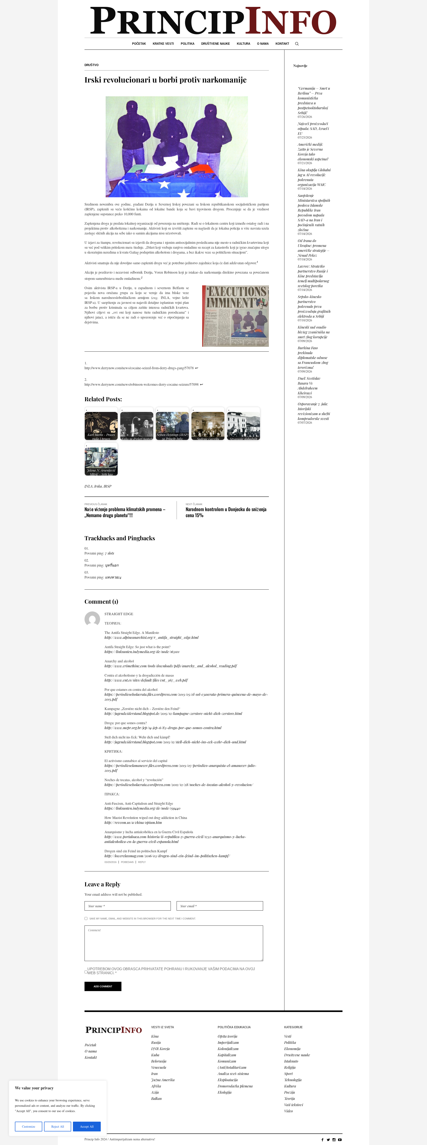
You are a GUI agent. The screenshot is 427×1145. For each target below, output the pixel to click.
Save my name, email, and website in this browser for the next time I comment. (142, 918)
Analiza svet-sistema (233, 1073)
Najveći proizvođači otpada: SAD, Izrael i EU (313, 128)
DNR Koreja (160, 1048)
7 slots (109, 553)
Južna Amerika (163, 1079)
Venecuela (158, 1067)
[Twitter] (328, 1139)
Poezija (289, 1092)
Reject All (57, 1126)
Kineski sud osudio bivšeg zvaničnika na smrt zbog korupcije (314, 332)
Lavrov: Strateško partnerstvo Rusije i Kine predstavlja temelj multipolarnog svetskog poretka (313, 276)
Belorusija (158, 1061)
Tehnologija (293, 1079)
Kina (155, 1036)
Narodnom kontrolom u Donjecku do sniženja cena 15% (226, 512)
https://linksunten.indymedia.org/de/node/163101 (142, 651)
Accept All (87, 1126)
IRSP (107, 486)
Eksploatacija (228, 1079)
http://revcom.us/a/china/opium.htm (133, 822)
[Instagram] (334, 1139)
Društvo (92, 65)
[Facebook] (322, 1139)
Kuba (155, 1054)
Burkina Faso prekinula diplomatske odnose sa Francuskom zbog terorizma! (313, 357)
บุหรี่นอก (112, 565)
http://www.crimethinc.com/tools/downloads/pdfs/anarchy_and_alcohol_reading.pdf (171, 665)
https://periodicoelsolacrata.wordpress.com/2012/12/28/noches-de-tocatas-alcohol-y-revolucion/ (179, 784)
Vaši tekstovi (293, 1104)
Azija (155, 1092)
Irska (98, 486)
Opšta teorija (227, 1036)
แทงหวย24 (113, 577)
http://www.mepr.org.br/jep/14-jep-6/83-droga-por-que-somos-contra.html (163, 727)
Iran (154, 1073)
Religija (290, 1067)
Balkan (156, 1098)
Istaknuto (291, 1061)
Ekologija (225, 1092)
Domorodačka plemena (235, 1086)
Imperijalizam (228, 1042)
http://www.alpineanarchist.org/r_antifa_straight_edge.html (151, 637)
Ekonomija (292, 1048)
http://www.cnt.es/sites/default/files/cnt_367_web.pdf (146, 680)
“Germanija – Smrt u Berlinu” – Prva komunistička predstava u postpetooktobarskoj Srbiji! (314, 100)
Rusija (156, 1042)
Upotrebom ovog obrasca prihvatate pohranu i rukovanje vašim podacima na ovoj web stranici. (171, 971)
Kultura (290, 1086)
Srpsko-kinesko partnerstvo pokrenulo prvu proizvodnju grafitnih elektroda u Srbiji (314, 306)
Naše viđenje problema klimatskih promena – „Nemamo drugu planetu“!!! (125, 512)
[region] (58, 1108)
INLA (89, 486)
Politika (290, 1042)
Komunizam (227, 1061)
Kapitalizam (227, 1054)
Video (288, 1111)
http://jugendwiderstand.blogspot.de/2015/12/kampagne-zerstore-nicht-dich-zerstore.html (173, 713)
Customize (28, 1126)
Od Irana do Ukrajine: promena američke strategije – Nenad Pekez (314, 248)
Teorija (289, 1098)
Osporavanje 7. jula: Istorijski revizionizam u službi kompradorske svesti (314, 411)
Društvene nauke (297, 1054)
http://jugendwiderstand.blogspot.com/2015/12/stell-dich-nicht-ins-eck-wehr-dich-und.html (175, 742)
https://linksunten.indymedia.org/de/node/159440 (142, 808)
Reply (142, 862)
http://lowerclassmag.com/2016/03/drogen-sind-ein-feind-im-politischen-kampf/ (167, 855)
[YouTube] (339, 1139)
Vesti (287, 1036)
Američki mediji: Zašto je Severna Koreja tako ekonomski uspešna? (313, 151)
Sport (288, 1073)
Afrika (156, 1086)
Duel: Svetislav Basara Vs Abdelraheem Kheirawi (309, 385)
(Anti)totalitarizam (232, 1067)
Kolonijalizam (228, 1048)
